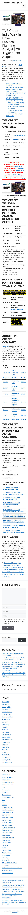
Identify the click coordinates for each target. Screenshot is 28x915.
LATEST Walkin (6, 842)
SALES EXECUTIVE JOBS (9, 863)
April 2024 (5, 729)
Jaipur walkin (6, 835)
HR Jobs (14, 378)
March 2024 (5, 732)
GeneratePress (14, 912)
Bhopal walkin (6, 795)
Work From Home (7, 873)
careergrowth (8, 565)
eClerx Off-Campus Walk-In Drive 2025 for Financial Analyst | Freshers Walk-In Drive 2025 (14, 674)
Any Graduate (6, 780)
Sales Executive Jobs (15, 372)
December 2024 (7, 709)
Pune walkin (5, 860)
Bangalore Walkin (7, 785)
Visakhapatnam (7, 870)
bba (3, 787)
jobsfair (14, 567)
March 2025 (5, 702)
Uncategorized (6, 865)
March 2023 (5, 755)
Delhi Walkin (5, 815)
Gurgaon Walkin (7, 825)
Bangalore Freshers (8, 782)
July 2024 (5, 722)
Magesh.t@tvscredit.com (19, 309)
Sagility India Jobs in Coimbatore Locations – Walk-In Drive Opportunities (12, 668)
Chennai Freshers (7, 807)
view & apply (18, 166)
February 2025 (6, 704)
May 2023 (5, 749)
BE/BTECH (5, 792)
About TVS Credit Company (14, 97)
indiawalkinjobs (6, 567)
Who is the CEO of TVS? (15, 114)
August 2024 (6, 719)
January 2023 (6, 760)
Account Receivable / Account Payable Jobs (15, 402)
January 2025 (6, 707)
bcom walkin (6, 790)
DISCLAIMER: (10, 116)
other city (5, 858)
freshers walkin (8, 563)
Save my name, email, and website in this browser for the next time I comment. (14, 621)
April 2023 (5, 752)
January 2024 (6, 737)
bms (3, 800)
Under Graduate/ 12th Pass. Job (12, 868)
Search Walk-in (6, 637)
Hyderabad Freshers (8, 827)
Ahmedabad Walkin (8, 777)
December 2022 (7, 762)
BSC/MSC (24, 402)
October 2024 (6, 714)
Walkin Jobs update (13, 2)
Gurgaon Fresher (7, 822)
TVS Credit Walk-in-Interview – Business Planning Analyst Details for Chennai (15, 89)
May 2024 (5, 727)
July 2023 (5, 744)
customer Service (7, 812)
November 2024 (7, 712)
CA (3, 802)
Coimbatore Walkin (8, 810)
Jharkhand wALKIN (8, 837)
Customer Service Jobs (15, 388)
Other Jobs (15, 419)
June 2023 (5, 747)
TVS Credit (5, 346)
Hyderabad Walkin (7, 830)
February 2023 (6, 757)
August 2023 (6, 742)
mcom (4, 848)
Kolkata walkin (6, 840)
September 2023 (7, 739)
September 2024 (7, 717)
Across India (6, 775)
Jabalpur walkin (7, 832)
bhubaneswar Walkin (8, 797)
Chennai (4, 805)
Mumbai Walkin (6, 850)
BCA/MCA (24, 394)
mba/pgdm (17, 563)
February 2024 (6, 734)
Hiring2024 (16, 565)
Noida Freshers (6, 853)
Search (22, 640)
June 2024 (5, 724)
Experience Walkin (7, 817)
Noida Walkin (6, 855)
